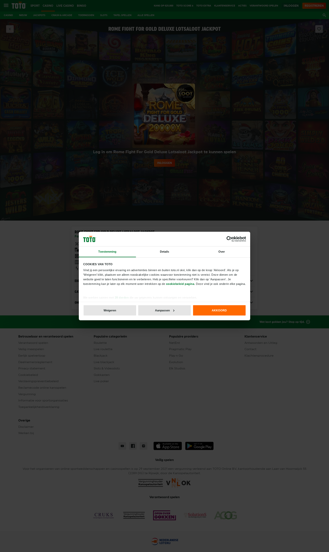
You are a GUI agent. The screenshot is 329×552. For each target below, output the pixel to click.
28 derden (122, 297)
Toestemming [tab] (107, 251)
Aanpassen (162, 310)
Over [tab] (221, 251)
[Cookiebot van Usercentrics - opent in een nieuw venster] (229, 239)
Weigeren (110, 310)
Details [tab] (164, 251)
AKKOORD (219, 310)
